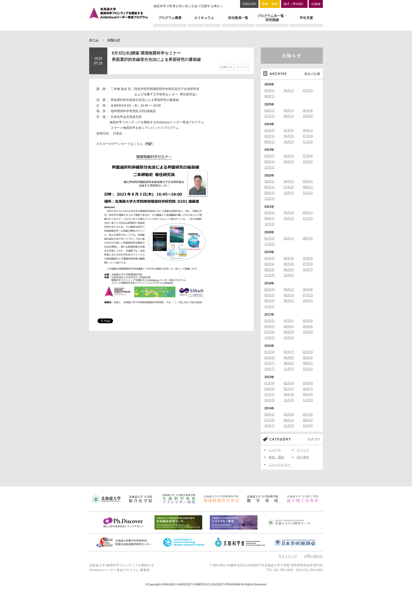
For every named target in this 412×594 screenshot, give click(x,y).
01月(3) (269, 238)
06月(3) (289, 136)
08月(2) (269, 269)
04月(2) (289, 181)
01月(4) (269, 258)
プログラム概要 (170, 18)
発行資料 (303, 457)
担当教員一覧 (238, 18)
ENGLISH (249, 4)
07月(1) (269, 116)
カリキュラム (204, 18)
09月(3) (308, 238)
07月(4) (308, 156)
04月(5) (269, 389)
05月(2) (269, 264)
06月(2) (289, 156)
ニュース (275, 450)
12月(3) (308, 425)
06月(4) (308, 110)
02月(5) (289, 383)
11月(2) (308, 142)
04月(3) (269, 358)
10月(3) (308, 116)
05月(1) (269, 136)
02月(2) (269, 289)
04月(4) (308, 289)
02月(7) (289, 352)
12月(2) (289, 275)
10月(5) (308, 332)
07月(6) (269, 332)
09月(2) (289, 161)
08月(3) (269, 300)
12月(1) (269, 198)
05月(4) (289, 414)
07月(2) (308, 90)
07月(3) (308, 136)
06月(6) (308, 326)
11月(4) (269, 275)
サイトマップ (287, 556)
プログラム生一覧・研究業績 (272, 18)
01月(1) (269, 90)
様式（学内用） (294, 4)
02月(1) (289, 130)
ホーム (93, 40)
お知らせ (114, 40)
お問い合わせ (313, 556)
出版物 (315, 4)
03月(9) (308, 383)
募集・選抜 (270, 4)
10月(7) (308, 269)
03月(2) (308, 258)
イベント (241, 67)
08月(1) (269, 96)
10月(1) (289, 142)
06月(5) (308, 414)
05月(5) (289, 358)
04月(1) (289, 90)
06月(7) (308, 389)
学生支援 (306, 18)
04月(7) (269, 326)
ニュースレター (279, 464)
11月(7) (289, 369)
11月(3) (289, 400)
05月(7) (289, 389)
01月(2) (269, 130)
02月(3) (289, 258)
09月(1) (269, 142)
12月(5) (308, 400)
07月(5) (269, 420)
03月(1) (269, 110)
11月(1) (269, 167)
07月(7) (269, 363)
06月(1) (269, 187)
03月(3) (308, 321)
